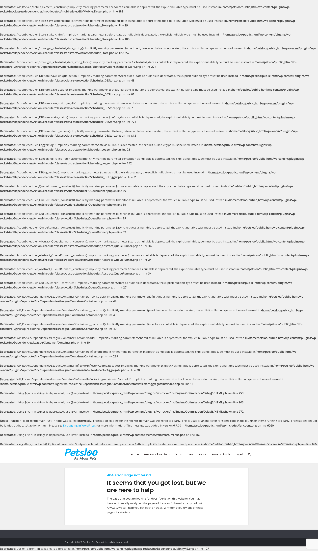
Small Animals (221, 454)
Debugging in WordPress (79, 425)
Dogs (178, 454)
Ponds (202, 454)
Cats (190, 454)
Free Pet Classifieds (157, 454)
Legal (239, 454)
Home (135, 454)
